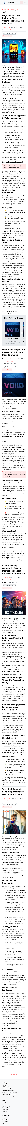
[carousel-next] (22, 333)
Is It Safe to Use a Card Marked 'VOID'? (11, 339)
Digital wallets (11, 9)
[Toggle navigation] (24, 2)
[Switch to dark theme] (21, 2)
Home (4, 9)
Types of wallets (20, 9)
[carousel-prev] (6, 333)
